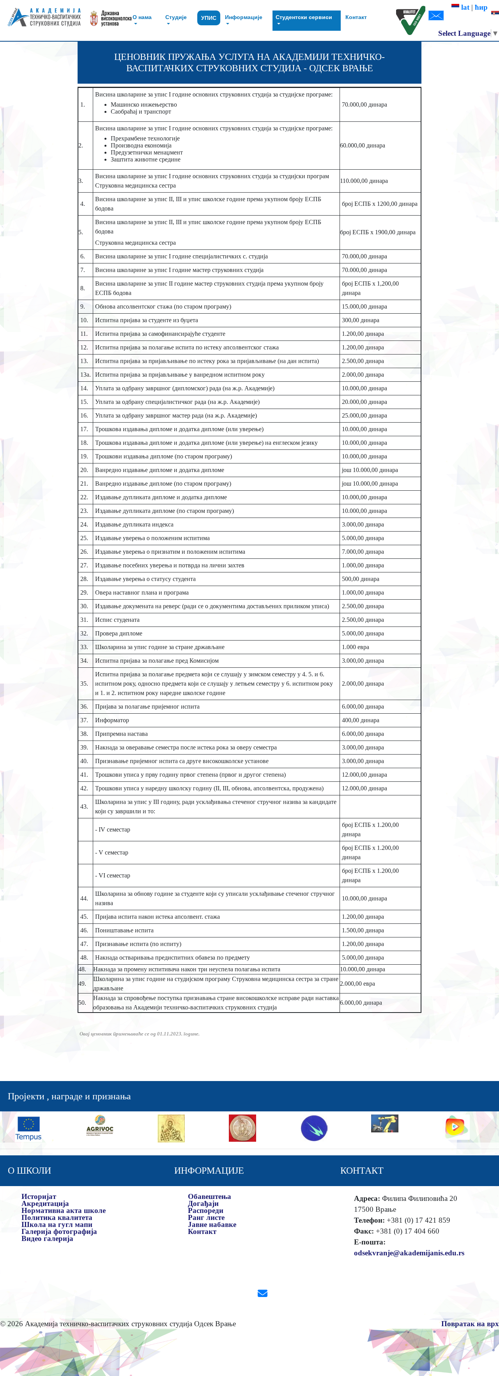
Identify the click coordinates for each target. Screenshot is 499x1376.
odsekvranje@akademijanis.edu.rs (409, 1253)
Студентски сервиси (304, 17)
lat (464, 7)
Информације (243, 17)
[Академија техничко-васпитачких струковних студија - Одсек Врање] (42, 20)
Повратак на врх (470, 1324)
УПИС (208, 18)
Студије (176, 17)
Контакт (356, 17)
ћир (483, 7)
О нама (142, 17)
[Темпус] (28, 1127)
